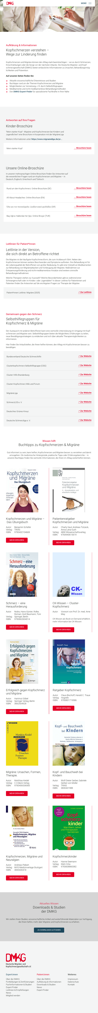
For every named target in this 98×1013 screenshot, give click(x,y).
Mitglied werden (13, 995)
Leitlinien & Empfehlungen (17, 990)
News (8, 993)
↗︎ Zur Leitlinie (84, 292)
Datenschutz (73, 982)
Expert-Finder (12, 987)
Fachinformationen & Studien (19, 984)
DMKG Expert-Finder (23, 92)
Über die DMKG (13, 979)
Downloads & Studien (46, 984)
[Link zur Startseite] (10, 3)
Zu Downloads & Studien (49, 930)
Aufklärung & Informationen (49, 982)
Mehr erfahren (17, 540)
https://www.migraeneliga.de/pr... (46, 139)
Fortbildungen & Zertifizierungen (20, 982)
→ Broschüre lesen (82, 148)
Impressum (73, 979)
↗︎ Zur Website (84, 356)
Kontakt (71, 984)
